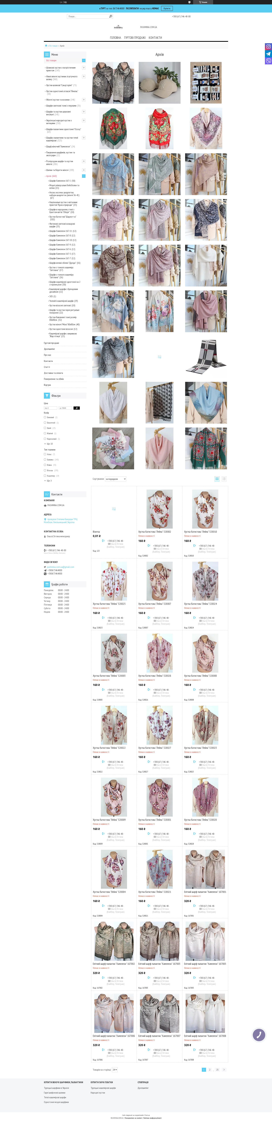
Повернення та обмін (54, 378)
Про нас (47, 354)
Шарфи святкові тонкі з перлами (61, 105)
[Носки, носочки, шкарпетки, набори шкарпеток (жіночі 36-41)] (206, 83)
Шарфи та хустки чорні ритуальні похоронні (64, 311)
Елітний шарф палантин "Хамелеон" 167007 (159, 1035)
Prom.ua (147, 1115)
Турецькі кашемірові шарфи (103, 1087)
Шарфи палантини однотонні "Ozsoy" (63, 129)
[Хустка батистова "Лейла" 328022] (114, 725)
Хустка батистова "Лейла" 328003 (109, 675)
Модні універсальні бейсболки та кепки (64, 186)
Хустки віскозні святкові (60, 305)
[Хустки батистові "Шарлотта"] (206, 128)
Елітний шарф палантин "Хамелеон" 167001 (205, 891)
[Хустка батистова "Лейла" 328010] (205, 509)
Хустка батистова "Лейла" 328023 (200, 747)
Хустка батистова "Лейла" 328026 (154, 675)
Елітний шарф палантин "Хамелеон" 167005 (205, 963)
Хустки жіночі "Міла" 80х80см (62, 324)
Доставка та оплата (53, 372)
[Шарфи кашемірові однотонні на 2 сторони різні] (206, 311)
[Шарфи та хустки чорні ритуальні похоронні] (159, 403)
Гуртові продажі (51, 342)
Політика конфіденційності (152, 1118)
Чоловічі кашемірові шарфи (61, 300)
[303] (159, 357)
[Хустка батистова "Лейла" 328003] (114, 653)
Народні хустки (98, 1092)
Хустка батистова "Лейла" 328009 (109, 819)
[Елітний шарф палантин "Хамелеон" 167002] (114, 941)
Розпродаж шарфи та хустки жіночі (59, 163)
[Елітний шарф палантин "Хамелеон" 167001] (205, 869)
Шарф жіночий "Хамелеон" (58, 146)
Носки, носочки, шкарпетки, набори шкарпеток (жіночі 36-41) (64, 194)
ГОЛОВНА (115, 37)
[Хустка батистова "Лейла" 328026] (159, 653)
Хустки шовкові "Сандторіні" (59, 85)
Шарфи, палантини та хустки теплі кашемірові (62, 139)
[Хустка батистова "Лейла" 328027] (159, 725)
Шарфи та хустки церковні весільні (58, 113)
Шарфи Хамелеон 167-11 (60, 230)
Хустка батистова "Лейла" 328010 (200, 531)
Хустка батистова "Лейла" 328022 (109, 747)
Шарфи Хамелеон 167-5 (60, 253)
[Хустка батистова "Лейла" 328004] (114, 869)
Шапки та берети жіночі (57, 170)
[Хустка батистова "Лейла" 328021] (159, 869)
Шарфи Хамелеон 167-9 (60, 244)
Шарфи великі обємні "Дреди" (62, 262)
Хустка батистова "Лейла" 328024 (200, 603)
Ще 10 (50, 444)
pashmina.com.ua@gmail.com (60, 566)
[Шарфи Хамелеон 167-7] (159, 265)
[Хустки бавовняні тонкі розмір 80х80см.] (206, 403)
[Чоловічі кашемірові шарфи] (206, 357)
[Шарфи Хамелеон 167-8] (206, 174)
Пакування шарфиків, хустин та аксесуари (60, 154)
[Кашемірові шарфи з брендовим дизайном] (113, 357)
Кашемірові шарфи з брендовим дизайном (63, 290)
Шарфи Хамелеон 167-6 (60, 249)
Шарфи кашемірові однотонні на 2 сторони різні (64, 283)
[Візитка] (114, 509)
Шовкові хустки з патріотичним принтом (61, 69)
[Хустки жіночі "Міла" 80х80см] (113, 448)
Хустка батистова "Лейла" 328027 (154, 747)
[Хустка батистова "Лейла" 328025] (114, 581)
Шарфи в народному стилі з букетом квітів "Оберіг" (61, 211)
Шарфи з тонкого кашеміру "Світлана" (61, 276)
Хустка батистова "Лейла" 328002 (154, 531)
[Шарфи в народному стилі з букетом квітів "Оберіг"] (159, 128)
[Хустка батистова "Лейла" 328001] (159, 797)
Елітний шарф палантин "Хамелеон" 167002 (114, 963)
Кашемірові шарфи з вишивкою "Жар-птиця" (63, 335)
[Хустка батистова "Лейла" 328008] (205, 653)
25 (217, 1069)
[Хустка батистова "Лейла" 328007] (159, 581)
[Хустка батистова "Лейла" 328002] (159, 509)
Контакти (48, 361)
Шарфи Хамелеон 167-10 (60, 240)
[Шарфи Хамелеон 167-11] (159, 174)
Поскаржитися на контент (133, 1118)
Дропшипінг (49, 348)
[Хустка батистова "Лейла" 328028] (205, 797)
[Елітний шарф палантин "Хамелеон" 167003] (159, 941)
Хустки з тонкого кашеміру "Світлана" (61, 269)
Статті (47, 366)
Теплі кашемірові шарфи (55, 1097)
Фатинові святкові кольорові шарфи (62, 225)
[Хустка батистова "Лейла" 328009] (114, 797)
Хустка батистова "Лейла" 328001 (154, 819)
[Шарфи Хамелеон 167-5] (113, 265)
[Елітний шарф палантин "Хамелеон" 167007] (159, 1013)
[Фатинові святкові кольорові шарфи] (113, 174)
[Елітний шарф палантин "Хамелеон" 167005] (205, 941)
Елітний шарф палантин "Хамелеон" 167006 (114, 1035)
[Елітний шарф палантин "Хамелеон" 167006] (114, 1013)
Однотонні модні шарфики (56, 1102)
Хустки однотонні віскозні (61, 328)
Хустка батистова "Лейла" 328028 (200, 819)
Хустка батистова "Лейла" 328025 (109, 603)
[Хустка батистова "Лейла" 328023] (205, 725)
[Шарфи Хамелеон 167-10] (113, 220)
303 (51, 296)
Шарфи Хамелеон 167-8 (60, 235)
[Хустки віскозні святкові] (113, 403)
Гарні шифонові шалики (54, 1092)
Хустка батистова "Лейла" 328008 (200, 675)
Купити (167, 8)
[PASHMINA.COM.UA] (118, 27)
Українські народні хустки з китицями (59, 122)
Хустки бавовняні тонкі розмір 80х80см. (62, 318)
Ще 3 (49, 481)
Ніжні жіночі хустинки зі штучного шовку (61, 78)
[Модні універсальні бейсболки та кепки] (159, 83)
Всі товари (53, 45)
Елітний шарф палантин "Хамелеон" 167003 (159, 963)
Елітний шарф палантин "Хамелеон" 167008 (205, 1035)
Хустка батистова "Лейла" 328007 (154, 603)
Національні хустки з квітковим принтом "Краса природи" (63, 203)
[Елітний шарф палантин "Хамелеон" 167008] (205, 1013)
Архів (48, 175)
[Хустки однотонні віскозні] (159, 448)
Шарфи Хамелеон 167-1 (60, 180)
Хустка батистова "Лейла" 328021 (154, 891)
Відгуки (47, 384)
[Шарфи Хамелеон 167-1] (113, 83)
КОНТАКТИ (155, 37)
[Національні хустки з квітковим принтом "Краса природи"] (113, 128)
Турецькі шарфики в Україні (56, 1087)
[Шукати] (110, 16)
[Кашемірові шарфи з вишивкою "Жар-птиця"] (206, 448)
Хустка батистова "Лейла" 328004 (109, 891)
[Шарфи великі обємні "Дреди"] (206, 265)
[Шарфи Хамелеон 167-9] (159, 220)
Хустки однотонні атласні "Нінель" (62, 91)
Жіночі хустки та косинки (58, 99)
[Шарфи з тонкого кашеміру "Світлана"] (159, 311)
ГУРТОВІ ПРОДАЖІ (135, 37)
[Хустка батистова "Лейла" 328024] (205, 581)
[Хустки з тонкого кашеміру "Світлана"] (113, 311)
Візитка (96, 531)
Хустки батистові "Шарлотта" (62, 216)
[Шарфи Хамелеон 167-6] (206, 220)
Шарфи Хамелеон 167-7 (60, 258)
